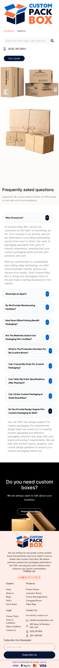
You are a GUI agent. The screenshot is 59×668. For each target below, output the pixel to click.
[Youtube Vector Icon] (23, 577)
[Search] (52, 41)
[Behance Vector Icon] (26, 577)
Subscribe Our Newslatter (17, 640)
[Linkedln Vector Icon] (19, 577)
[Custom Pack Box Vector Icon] (39, 577)
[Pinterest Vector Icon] (29, 577)
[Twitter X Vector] (32, 577)
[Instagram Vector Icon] (36, 577)
